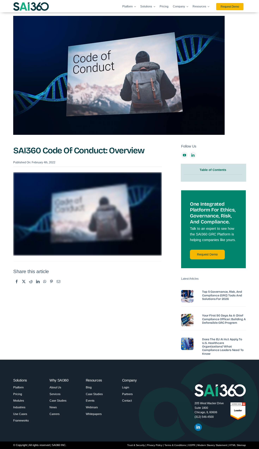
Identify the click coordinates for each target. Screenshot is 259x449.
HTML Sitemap (237, 445)
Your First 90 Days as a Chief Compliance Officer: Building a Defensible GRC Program (224, 319)
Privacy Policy (154, 445)
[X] (23, 285)
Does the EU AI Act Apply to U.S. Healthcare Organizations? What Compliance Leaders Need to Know (222, 346)
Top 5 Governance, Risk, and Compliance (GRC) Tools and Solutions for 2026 (222, 295)
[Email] (58, 285)
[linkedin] (193, 155)
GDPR (191, 445)
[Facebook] (16, 285)
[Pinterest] (51, 285)
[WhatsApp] (44, 285)
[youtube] (184, 155)
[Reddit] (30, 285)
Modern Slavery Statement (212, 445)
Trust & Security (136, 445)
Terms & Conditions (175, 445)
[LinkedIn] (37, 285)
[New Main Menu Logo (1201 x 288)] (31, 4)
